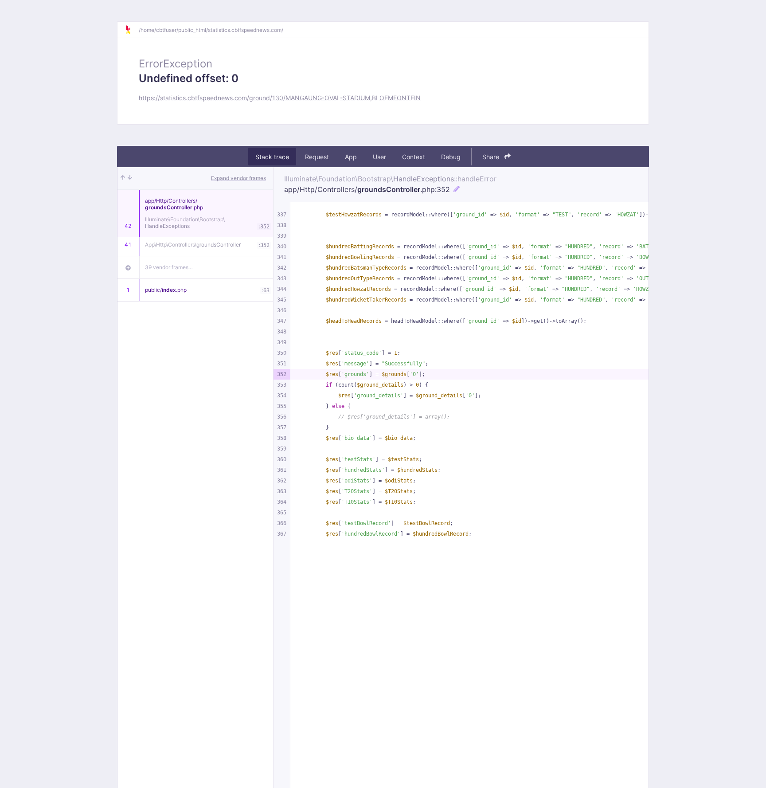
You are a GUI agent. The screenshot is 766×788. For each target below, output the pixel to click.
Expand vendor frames (238, 178)
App (351, 157)
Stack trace (272, 157)
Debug (451, 157)
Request (317, 157)
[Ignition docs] (132, 29)
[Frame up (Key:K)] (122, 178)
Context (413, 157)
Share (491, 157)
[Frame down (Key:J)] (130, 178)
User (379, 157)
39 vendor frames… (169, 267)
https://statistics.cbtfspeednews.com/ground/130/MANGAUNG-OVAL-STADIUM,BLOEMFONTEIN (280, 98)
